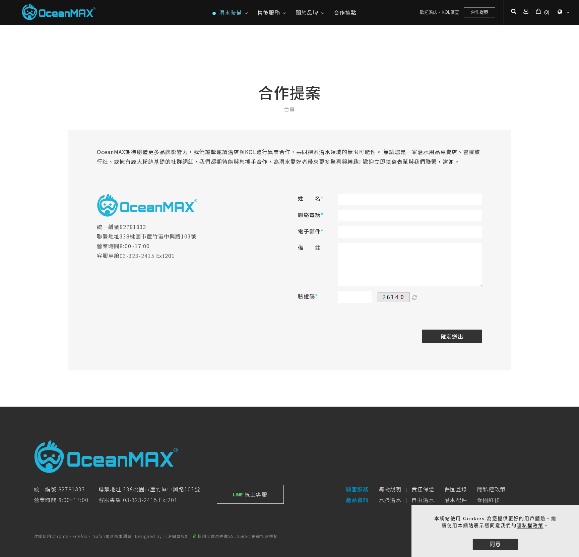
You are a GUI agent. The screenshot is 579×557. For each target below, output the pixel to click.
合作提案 (479, 12)
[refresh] (414, 297)
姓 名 (309, 198)
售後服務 (268, 12)
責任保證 (422, 489)
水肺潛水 (390, 500)
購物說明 (390, 489)
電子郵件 (309, 231)
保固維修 (488, 500)
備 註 (309, 247)
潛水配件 (455, 500)
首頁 (289, 110)
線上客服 (255, 494)
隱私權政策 (530, 525)
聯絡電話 (309, 215)
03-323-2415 (137, 256)
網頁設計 (180, 536)
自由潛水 (422, 500)
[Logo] (58, 11)
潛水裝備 (230, 12)
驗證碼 (306, 296)
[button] (514, 12)
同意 (495, 544)
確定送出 (452, 336)
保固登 (452, 489)
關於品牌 (307, 12)
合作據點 (345, 12)
